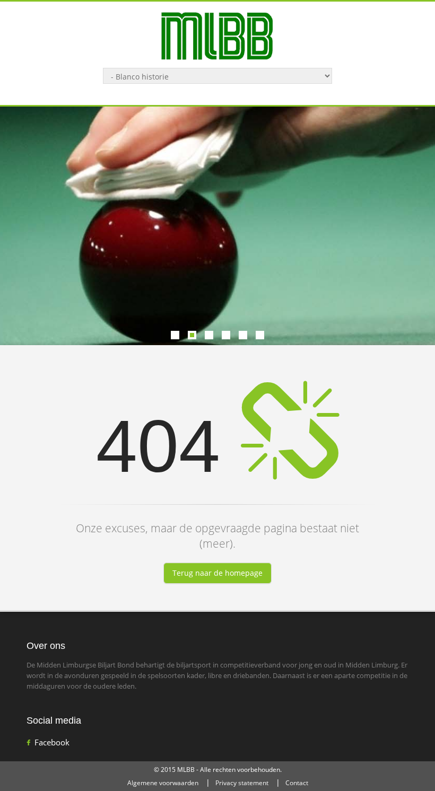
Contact (296, 782)
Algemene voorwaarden (162, 782)
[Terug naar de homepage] (217, 35)
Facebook (51, 742)
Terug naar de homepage (217, 573)
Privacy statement (241, 782)
